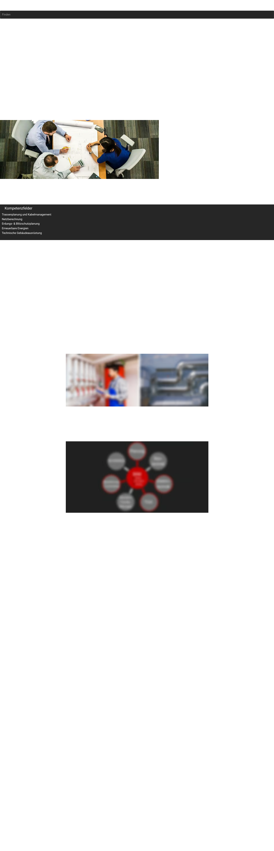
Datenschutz (23, 285)
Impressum (7, 285)
